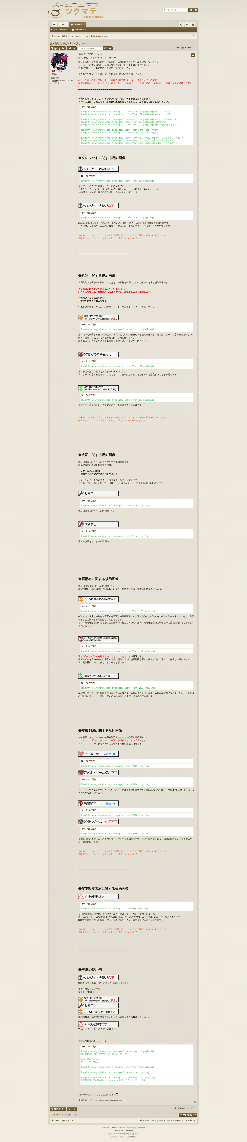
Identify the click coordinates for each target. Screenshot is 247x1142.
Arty (122, 1131)
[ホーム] (76, 10)
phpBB (114, 1128)
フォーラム (79, 24)
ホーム (63, 24)
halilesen (129, 1131)
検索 (55, 30)
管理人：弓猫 (57, 71)
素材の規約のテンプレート (69, 43)
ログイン (66, 30)
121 (57, 78)
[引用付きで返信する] (193, 55)
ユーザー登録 (80, 30)
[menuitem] (181, 24)
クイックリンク (55, 25)
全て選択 (92, 107)
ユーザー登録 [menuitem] (193, 25)
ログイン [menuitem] (188, 25)
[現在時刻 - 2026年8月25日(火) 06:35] (194, 36)
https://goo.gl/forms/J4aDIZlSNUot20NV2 (110, 1100)
